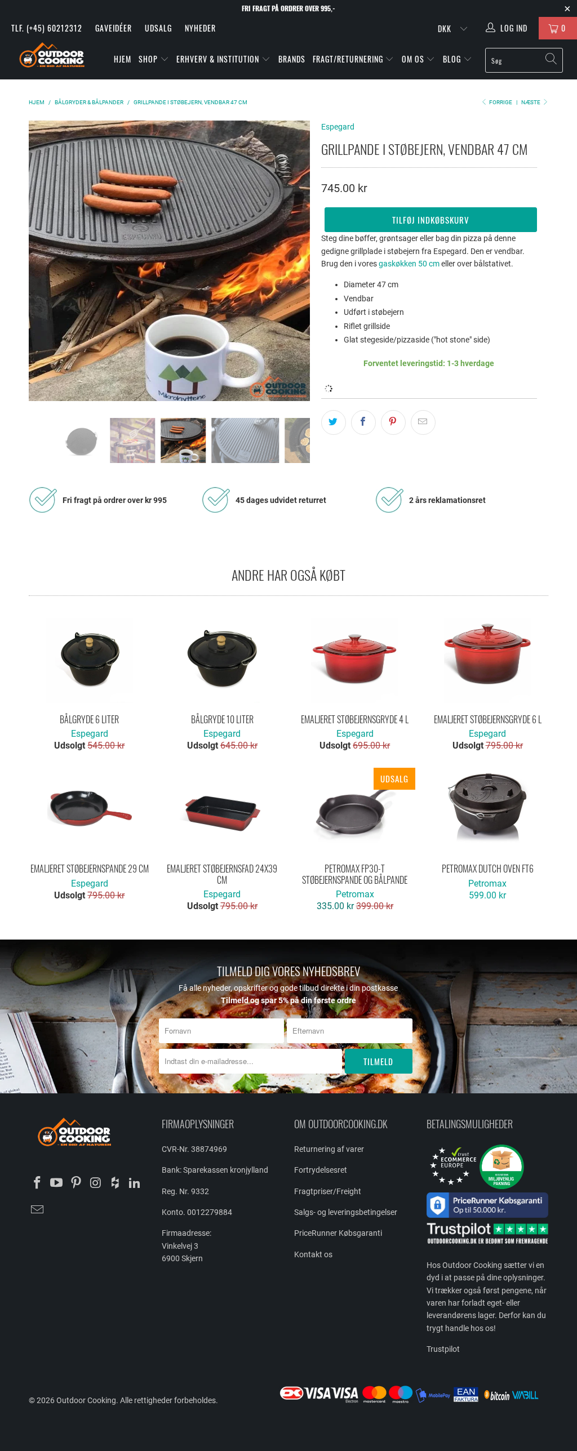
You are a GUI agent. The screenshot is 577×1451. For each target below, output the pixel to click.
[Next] (294, 261)
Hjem (122, 59)
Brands (291, 59)
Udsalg (158, 28)
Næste (531, 102)
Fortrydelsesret (320, 1169)
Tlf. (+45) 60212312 (46, 28)
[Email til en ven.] (423, 422)
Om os (414, 59)
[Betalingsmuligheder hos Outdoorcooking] (413, 1402)
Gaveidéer (113, 28)
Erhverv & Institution (218, 59)
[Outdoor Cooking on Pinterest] (76, 1183)
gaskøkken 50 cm (409, 263)
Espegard (337, 126)
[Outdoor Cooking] (51, 57)
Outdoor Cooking (86, 1400)
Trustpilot (443, 1349)
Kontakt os (313, 1254)
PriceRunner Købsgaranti (338, 1233)
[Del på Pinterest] (393, 422)
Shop (148, 59)
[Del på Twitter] (333, 422)
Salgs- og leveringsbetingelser (345, 1212)
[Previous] (43, 261)
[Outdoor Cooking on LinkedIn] (135, 1183)
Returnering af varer (329, 1149)
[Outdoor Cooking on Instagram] (95, 1183)
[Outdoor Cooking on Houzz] (115, 1183)
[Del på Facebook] (363, 422)
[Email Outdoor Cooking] (37, 1210)
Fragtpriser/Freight (327, 1191)
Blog (453, 59)
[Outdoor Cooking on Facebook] (37, 1183)
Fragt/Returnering (349, 59)
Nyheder (200, 28)
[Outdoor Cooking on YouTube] (56, 1183)
